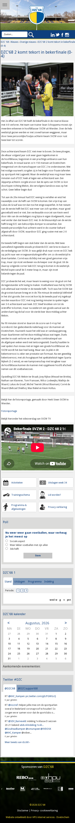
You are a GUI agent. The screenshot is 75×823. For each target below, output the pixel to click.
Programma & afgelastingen (19, 507)
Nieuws (14, 42)
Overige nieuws (28, 42)
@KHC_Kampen (16, 696)
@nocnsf (13, 705)
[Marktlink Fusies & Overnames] (8, 788)
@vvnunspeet (33, 729)
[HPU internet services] (49, 777)
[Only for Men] (70, 788)
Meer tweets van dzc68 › (17, 742)
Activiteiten (17, 482)
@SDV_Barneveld (17, 721)
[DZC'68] (36, 15)
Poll (5, 522)
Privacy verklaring (57, 507)
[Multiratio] (45, 788)
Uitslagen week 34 (57, 482)
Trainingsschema (20, 495)
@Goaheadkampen (15, 729)
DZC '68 (5, 42)
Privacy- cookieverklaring (44, 810)
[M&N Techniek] (20, 788)
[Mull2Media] (33, 788)
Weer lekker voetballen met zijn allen (29, 545)
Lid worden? (54, 495)
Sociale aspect (17, 541)
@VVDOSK (45, 729)
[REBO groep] (25, 778)
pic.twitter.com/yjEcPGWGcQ (41, 696)
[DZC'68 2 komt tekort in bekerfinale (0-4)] (37, 90)
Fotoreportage (9, 411)
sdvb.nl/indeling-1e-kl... (32, 725)
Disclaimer (22, 810)
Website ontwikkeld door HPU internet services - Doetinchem (37, 817)
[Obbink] (58, 788)
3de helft (14, 549)
